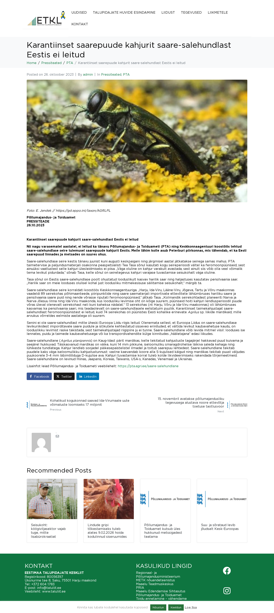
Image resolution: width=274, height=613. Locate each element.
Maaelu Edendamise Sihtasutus (160, 591)
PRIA (140, 587)
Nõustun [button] (158, 607)
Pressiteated (111, 74)
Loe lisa (191, 607)
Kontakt (79, 24)
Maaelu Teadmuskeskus (155, 584)
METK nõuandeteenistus (155, 580)
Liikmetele (218, 12)
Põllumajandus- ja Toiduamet (159, 595)
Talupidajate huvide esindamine (124, 12)
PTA (126, 74)
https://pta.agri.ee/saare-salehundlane (148, 366)
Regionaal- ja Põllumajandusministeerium (158, 574)
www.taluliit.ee (54, 591)
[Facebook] (227, 571)
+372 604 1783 (43, 584)
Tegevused (191, 12)
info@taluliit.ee (49, 588)
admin (88, 74)
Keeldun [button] (176, 607)
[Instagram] (227, 591)
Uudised (79, 12)
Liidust (168, 12)
